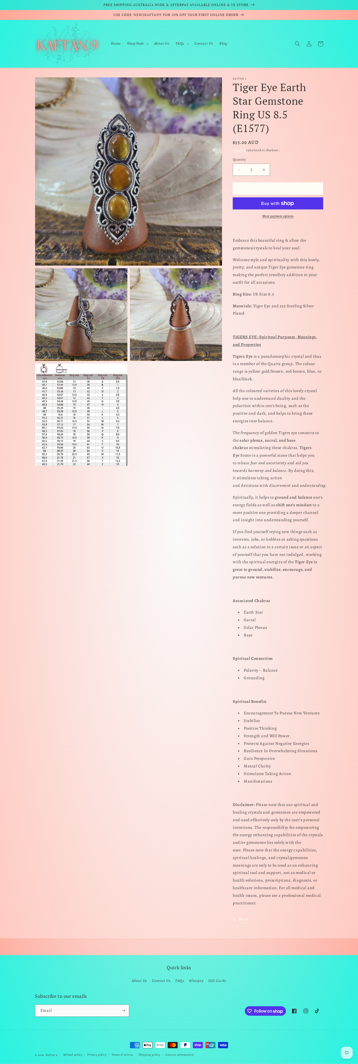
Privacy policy (96, 1055)
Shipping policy (149, 1055)
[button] (137, 43)
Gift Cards (217, 980)
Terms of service (122, 1055)
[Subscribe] (123, 1010)
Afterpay (196, 980)
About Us (139, 980)
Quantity (239, 159)
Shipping (239, 150)
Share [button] (243, 919)
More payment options (278, 216)
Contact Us (161, 980)
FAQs (179, 980)
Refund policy (72, 1055)
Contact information (179, 1055)
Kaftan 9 (51, 1055)
